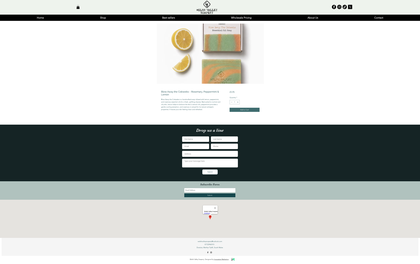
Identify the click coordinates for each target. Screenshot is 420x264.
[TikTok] (345, 7)
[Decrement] (231, 102)
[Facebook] (334, 7)
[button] (78, 7)
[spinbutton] (234, 102)
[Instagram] (339, 7)
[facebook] (208, 252)
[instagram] (211, 252)
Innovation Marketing (221, 259)
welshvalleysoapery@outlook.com (210, 241)
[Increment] (237, 102)
